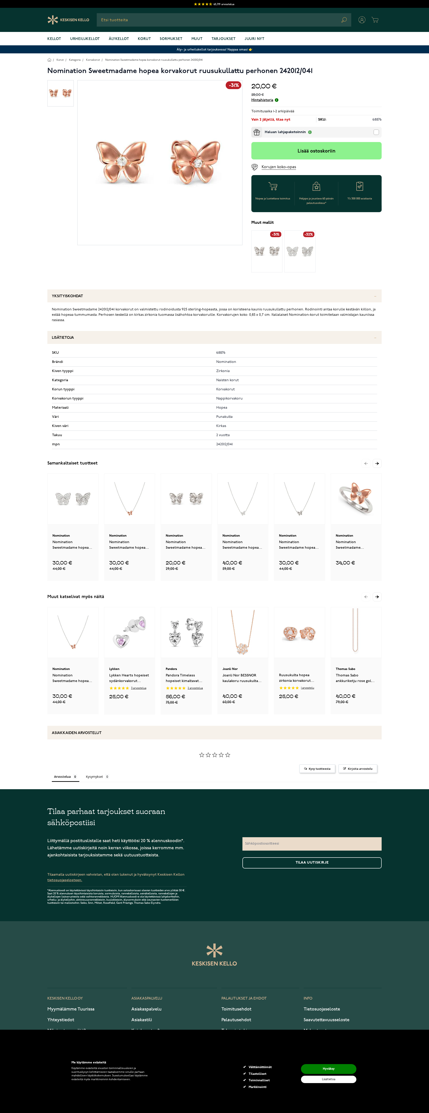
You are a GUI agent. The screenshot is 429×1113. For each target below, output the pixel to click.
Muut (197, 39)
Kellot (54, 39)
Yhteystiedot (60, 1020)
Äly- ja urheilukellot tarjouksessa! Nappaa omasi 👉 (214, 49)
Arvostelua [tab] (62, 776)
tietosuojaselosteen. (64, 880)
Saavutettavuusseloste (326, 1020)
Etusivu (49, 60)
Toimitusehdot (236, 1009)
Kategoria (75, 60)
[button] (377, 463)
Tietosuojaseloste (322, 1009)
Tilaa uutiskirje (312, 862)
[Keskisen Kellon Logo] (68, 20)
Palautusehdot (236, 1020)
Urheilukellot (85, 39)
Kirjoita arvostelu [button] (360, 769)
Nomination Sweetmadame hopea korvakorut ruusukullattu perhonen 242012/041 (154, 60)
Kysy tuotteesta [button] (319, 769)
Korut (144, 39)
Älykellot (119, 39)
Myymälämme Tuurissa (71, 1009)
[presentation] (253, 128)
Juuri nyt (255, 39)
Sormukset (171, 39)
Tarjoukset (224, 39)
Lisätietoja (63, 338)
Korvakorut (93, 60)
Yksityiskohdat (67, 296)
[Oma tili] (362, 19)
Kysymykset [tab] (94, 776)
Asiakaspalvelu (146, 1009)
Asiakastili (141, 1020)
